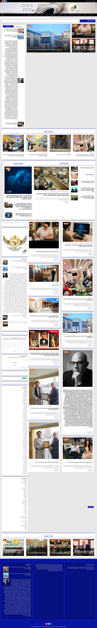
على (58, 570)
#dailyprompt (56, 17)
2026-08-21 (15, 120)
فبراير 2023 (25, 438)
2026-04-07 (92, 169)
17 (21, 345)
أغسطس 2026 (24, 388)
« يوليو (15, 351)
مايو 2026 (25, 392)
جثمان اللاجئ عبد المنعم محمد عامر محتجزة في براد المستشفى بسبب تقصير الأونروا (11, 36)
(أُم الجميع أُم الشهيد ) (89, 174)
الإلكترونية (49, 565)
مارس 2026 (25, 394)
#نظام (68, 17)
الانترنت (39, 565)
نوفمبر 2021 (25, 456)
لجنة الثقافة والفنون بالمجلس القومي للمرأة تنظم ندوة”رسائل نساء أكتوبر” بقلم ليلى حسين (86, 197)
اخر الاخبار (55, 191)
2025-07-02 (29, 210)
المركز (40, 566)
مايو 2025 (25, 406)
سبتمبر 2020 (25, 472)
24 (21, 347)
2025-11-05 (29, 200)
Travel (26, 487)
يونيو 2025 (25, 405)
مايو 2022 (25, 448)
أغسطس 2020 (24, 473)
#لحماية (76, 17)
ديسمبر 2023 (25, 426)
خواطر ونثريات (25, 510)
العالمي (45, 566)
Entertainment (24, 482)
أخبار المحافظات (71, 15)
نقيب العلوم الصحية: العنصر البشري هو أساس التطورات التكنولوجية (38, 155)
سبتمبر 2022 (25, 444)
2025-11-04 (90, 247)
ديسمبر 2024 (25, 412)
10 (21, 343)
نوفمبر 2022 (25, 441)
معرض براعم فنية (55, 285)
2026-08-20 (92, 36)
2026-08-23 (15, 38)
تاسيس (61, 568)
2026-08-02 (21, 157)
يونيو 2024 (25, 419)
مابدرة (53, 570)
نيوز (48, 570)
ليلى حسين (66, 197)
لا (25, 361)
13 (11, 343)
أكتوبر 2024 (25, 414)
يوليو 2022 (25, 446)
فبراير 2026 (25, 395)
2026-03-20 (92, 176)
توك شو (47, 15)
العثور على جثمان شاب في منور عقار (64, 154)
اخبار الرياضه (60, 15)
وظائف (26, 528)
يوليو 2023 (25, 432)
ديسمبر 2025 (25, 398)
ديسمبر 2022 (25, 440)
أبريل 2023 (25, 435)
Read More (66, 202)
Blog (26, 480)
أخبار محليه (93, 31)
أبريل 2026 (25, 393)
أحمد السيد (90, 338)
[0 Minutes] (60, 151)
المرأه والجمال (53, 15)
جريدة (58, 568)
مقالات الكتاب (24, 524)
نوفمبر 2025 (25, 399)
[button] (28, 76)
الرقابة (48, 566)
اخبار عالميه (79, 15)
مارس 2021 (25, 465)
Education (25, 481)
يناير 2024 (25, 425)
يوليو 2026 (25, 389)
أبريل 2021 (25, 464)
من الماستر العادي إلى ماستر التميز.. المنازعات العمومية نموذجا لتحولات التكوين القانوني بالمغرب (44, 316)
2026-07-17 (92, 51)
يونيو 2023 (25, 433)
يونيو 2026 (25, 391)
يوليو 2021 (25, 460)
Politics (25, 485)
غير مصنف (25, 519)
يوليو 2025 (25, 404)
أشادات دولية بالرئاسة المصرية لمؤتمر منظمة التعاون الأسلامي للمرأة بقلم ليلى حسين (60, 552)
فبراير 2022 (25, 452)
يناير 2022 (25, 453)
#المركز (83, 17)
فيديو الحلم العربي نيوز (23, 521)
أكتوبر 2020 (25, 471)
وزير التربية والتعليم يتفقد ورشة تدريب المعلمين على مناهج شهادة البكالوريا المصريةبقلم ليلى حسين (84, 48)
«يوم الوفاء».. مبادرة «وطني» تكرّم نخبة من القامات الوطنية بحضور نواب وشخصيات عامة (11, 30)
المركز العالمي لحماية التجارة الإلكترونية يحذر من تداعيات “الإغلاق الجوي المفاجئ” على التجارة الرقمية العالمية (23, 214)
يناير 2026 (25, 396)
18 (18, 345)
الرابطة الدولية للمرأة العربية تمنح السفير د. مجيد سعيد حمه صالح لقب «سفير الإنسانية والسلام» (45, 409)
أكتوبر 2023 (25, 428)
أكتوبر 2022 (25, 443)
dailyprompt (60, 565)
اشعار (26, 498)
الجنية (61, 566)
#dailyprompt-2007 (63, 17)
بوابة (37, 566)
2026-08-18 (52, 318)
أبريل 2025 (25, 407)
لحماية (56, 570)
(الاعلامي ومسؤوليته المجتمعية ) (87, 167)
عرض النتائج (15, 365)
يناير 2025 (25, 411)
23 (25, 347)
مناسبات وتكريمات (24, 526)
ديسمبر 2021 (25, 454)
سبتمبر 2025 (25, 401)
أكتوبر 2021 (25, 457)
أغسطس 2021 (24, 459)
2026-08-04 (45, 157)
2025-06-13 (29, 217)
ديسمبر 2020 (25, 469)
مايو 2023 (25, 434)
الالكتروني (45, 565)
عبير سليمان (90, 301)
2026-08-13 (68, 156)
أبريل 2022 (25, 450)
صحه (24, 15)
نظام (50, 570)
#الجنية (52, 17)
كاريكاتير (25, 523)
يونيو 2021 (25, 461)
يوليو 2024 (25, 418)
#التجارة (86, 17)
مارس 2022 (25, 451)
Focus (26, 484)
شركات (61, 570)
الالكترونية (42, 565)
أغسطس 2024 (24, 417)
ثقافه (26, 506)
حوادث (26, 508)
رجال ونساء (29, 15)
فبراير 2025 (25, 409)
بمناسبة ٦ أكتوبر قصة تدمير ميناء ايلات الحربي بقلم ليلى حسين (87, 182)
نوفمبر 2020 (25, 470)
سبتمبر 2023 (25, 430)
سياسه (26, 514)
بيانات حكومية (80, 44)
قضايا (26, 522)
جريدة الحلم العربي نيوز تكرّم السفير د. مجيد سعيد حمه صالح (47, 462)
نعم (25, 360)
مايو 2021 (25, 463)
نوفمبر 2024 (25, 413)
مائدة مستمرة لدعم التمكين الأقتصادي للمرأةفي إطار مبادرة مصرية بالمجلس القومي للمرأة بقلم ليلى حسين (53, 194)
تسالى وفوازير (24, 503)
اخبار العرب (85, 15)
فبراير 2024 (25, 424)
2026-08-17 (52, 357)
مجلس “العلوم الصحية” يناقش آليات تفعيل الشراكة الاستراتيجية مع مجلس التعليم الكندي (13, 155)
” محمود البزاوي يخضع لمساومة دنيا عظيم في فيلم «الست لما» (40, 49)
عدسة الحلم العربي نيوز (23, 516)
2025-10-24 (92, 193)
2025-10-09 (20, 554)
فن (52, 47)
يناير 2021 (25, 467)
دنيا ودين (41, 15)
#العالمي (79, 17)
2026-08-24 (15, 32)
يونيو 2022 (25, 447)
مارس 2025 (25, 408)
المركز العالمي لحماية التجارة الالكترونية (40, 626)
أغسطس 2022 (24, 445)
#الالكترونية (72, 17)
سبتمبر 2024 (25, 415)
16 (25, 345)
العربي (42, 566)
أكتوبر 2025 (25, 400)
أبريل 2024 (25, 421)
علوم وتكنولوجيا (69, 243)
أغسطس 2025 (24, 402)
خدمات (72, 243)
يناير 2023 (25, 439)
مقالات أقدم (91, 507)
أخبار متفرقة (25, 489)
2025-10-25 (92, 184)
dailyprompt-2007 (54, 565)
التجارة (36, 565)
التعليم (84, 44)
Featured (25, 483)
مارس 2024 (25, 422)
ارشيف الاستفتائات (24, 367)
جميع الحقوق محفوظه (62, 626)
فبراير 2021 (25, 466)
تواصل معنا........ (24, 378)
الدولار (51, 566)
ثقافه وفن (36, 15)
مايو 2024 (25, 420)
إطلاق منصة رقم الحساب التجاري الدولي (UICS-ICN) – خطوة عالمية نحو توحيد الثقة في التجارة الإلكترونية (78, 246)
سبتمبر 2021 (25, 458)
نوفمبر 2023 (25, 427)
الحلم (58, 566)
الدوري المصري (55, 566)
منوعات (25, 527)
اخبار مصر (90, 15)
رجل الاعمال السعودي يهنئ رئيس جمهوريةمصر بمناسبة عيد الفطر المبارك (46, 568)
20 (11, 345)
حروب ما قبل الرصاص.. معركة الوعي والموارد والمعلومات (85, 34)
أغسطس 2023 (24, 431)
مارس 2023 (25, 437)
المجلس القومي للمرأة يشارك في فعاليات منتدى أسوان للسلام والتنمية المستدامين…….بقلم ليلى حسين (87, 189)
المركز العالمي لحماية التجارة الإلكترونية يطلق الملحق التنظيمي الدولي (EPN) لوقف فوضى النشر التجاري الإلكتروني (19, 197)
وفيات (26, 529)
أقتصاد (65, 15)
